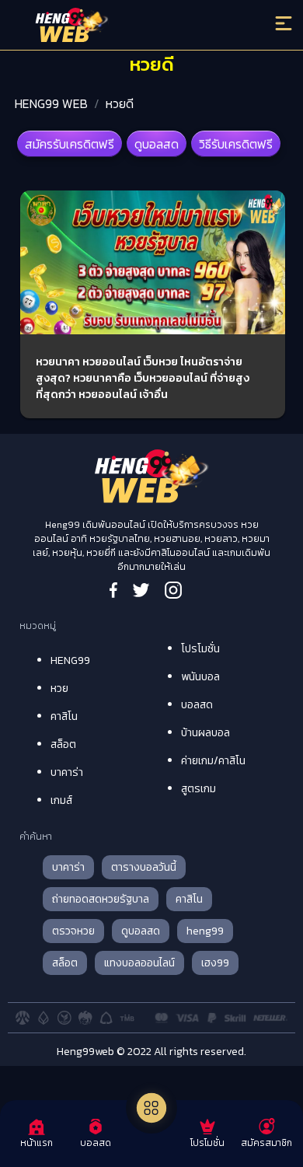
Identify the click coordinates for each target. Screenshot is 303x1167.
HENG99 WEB (51, 103)
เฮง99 (215, 963)
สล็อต (63, 744)
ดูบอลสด (156, 144)
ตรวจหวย (73, 931)
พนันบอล (200, 677)
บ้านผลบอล (205, 733)
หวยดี (120, 103)
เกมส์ (61, 800)
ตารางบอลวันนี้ (143, 867)
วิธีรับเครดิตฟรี (236, 144)
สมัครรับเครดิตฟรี (69, 144)
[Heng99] (118, 27)
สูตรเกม (198, 789)
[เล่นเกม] (151, 1108)
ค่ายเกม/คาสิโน (213, 761)
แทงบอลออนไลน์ (139, 963)
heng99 (205, 931)
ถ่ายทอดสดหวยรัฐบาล (100, 899)
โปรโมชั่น (200, 649)
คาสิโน (64, 716)
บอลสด (197, 705)
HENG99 (70, 660)
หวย (59, 688)
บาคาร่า (66, 772)
